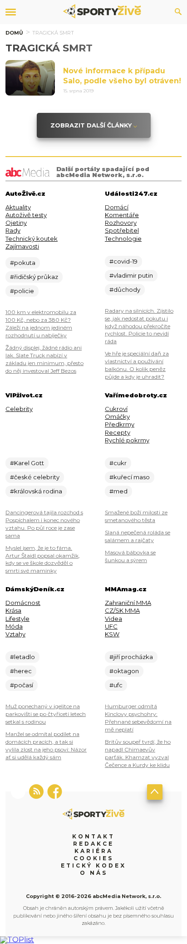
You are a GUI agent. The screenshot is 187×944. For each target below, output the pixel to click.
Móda (14, 626)
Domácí (116, 207)
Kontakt (93, 836)
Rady (12, 230)
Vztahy (15, 634)
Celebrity (19, 408)
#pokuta (22, 262)
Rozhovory (121, 222)
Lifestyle (17, 618)
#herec (21, 671)
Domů (14, 33)
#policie (22, 290)
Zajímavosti (22, 246)
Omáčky (117, 416)
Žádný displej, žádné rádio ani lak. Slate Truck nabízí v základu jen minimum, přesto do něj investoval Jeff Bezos (44, 359)
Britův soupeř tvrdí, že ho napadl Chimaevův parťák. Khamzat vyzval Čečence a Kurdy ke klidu (138, 753)
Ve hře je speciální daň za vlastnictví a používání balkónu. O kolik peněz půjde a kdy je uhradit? (137, 365)
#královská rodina (36, 491)
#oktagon (124, 671)
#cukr (118, 463)
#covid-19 (123, 261)
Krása (13, 610)
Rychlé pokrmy (127, 440)
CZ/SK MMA (122, 610)
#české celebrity (34, 477)
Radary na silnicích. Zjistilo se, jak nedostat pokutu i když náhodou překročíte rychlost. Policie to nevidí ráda (139, 326)
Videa (113, 618)
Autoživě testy (26, 214)
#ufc (116, 685)
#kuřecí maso (129, 477)
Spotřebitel (122, 230)
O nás (94, 872)
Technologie (123, 238)
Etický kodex (93, 865)
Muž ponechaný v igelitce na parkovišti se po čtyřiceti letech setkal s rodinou (45, 714)
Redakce (93, 843)
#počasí (21, 685)
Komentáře (122, 214)
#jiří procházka (131, 656)
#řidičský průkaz (34, 276)
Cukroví (116, 408)
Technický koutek (31, 238)
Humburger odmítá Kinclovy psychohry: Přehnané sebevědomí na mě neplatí (138, 718)
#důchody (124, 289)
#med (118, 491)
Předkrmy (119, 424)
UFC (111, 626)
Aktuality (18, 207)
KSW (112, 634)
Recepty (117, 432)
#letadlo (22, 656)
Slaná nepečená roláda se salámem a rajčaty (137, 536)
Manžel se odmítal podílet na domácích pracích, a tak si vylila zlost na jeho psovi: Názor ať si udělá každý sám (46, 746)
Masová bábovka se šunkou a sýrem (130, 556)
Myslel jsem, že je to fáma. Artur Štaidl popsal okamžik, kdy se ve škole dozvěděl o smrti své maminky (42, 559)
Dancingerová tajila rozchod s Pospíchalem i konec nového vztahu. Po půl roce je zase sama (44, 524)
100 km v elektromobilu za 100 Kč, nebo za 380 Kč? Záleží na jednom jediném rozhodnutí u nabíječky (40, 324)
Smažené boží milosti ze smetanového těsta (136, 516)
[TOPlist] (17, 939)
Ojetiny (16, 222)
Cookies (93, 858)
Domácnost (22, 602)
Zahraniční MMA (128, 602)
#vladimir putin (131, 275)
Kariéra (93, 851)
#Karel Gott (27, 463)
